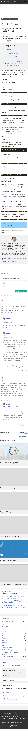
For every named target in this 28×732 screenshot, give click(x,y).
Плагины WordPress (7, 647)
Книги (3, 654)
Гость (11, 322)
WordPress (8, 230)
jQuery (3, 635)
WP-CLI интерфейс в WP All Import (12, 605)
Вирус (3, 645)
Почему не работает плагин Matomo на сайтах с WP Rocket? (23, 435)
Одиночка (10, 189)
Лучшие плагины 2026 (8, 656)
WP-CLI (21, 230)
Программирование (8, 621)
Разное (4, 631)
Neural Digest (6, 698)
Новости (4, 630)
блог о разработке (8, 258)
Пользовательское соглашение (9, 718)
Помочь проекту (21, 718)
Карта (20, 722)
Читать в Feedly (14, 722)
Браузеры (5, 626)
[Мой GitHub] (15, 2)
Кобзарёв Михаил (7, 321)
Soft (3, 633)
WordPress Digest (7, 692)
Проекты (4, 637)
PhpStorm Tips (6, 649)
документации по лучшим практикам (12, 196)
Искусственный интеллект (10, 652)
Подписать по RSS (5, 722)
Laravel (4, 644)
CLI (3, 230)
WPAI (3, 232)
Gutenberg (5, 638)
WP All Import (15, 230)
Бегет (10, 354)
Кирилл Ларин (13, 408)
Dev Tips (4, 642)
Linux (3, 628)
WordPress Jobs (6, 695)
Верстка (4, 624)
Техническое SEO (7, 651)
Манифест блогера (6, 719)
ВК (3, 259)
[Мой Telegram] (18, 2)
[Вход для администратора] (23, 2)
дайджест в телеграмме (20, 258)
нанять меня (14, 261)
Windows (4, 640)
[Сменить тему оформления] (20, 2)
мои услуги (9, 256)
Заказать (6, 224)
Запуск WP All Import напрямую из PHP (13, 607)
